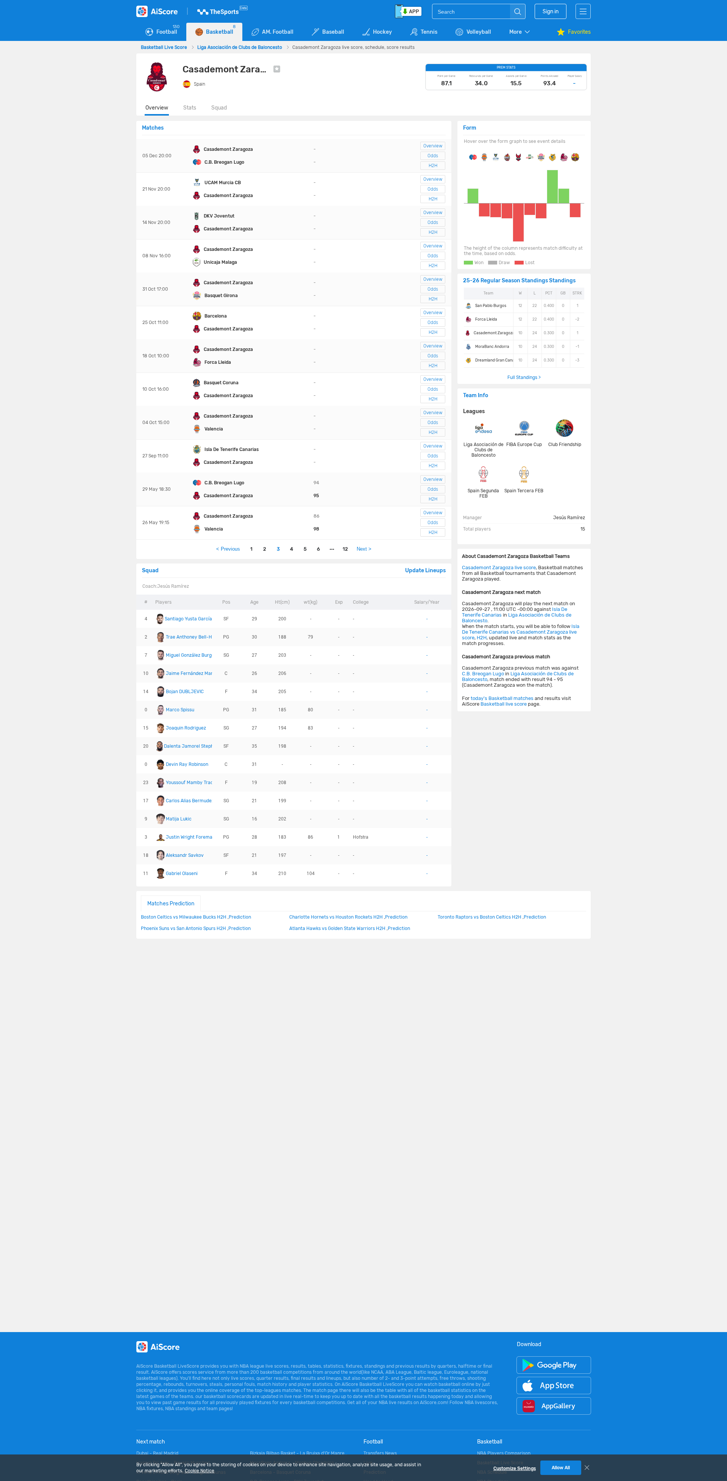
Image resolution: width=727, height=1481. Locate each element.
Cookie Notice (199, 1470)
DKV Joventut (219, 216)
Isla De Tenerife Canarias (231, 449)
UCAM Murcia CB (222, 182)
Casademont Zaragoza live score (499, 567)
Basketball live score (504, 704)
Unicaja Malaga (220, 262)
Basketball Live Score (164, 47)
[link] (164, 47)
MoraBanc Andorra (492, 346)
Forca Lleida (217, 362)
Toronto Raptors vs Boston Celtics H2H (479, 917)
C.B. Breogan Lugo (224, 162)
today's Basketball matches (502, 698)
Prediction (240, 917)
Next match (150, 1442)
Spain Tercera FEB (523, 490)
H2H (433, 165)
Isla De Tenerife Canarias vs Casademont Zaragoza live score (520, 631)
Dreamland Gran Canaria (497, 360)
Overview (156, 108)
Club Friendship (564, 444)
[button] (520, 32)
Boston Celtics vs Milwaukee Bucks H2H (183, 917)
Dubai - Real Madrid (157, 1453)
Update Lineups (425, 570)
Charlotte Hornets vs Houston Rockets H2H (336, 917)
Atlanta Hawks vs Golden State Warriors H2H (337, 928)
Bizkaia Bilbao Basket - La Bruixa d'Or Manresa (299, 1453)
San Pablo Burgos (490, 306)
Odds (432, 155)
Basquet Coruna (221, 382)
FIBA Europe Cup (524, 444)
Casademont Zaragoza (228, 149)
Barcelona (215, 316)
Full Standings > (524, 377)
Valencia (213, 429)
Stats (189, 108)
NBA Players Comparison (503, 1453)
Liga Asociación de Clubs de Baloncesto (240, 47)
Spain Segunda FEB (483, 493)
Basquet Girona (221, 295)
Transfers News (380, 1453)
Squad (219, 108)
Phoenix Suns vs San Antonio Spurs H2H (183, 928)
